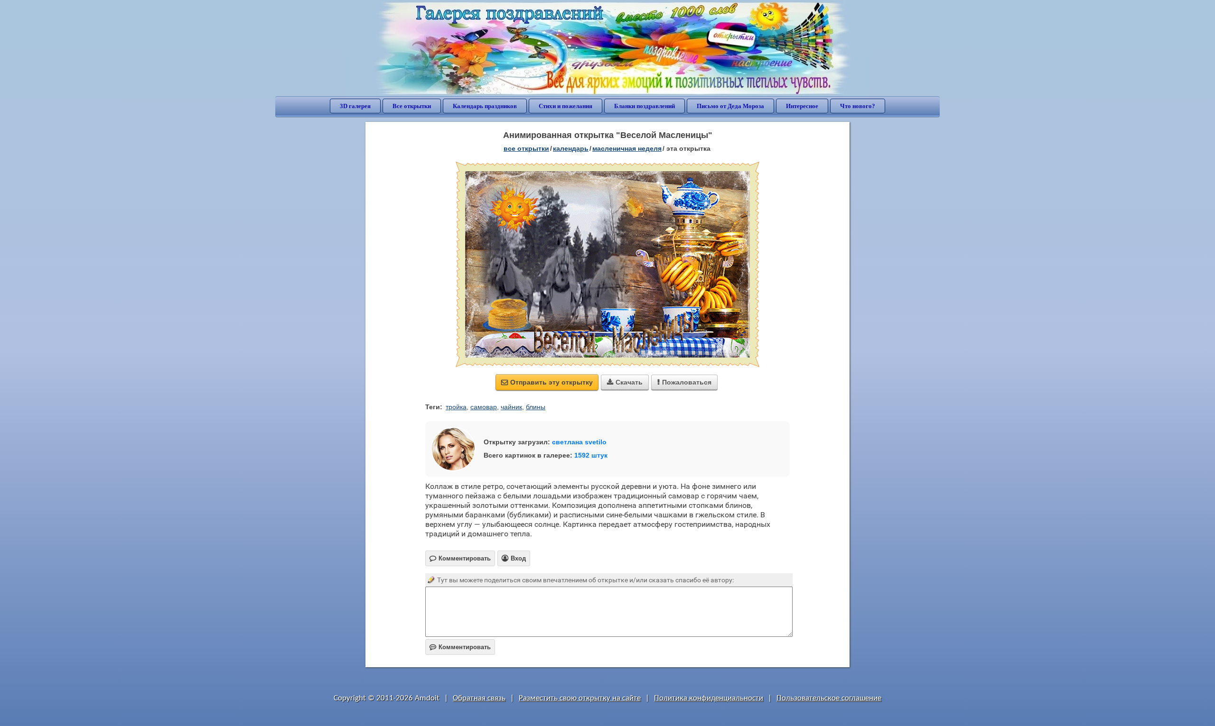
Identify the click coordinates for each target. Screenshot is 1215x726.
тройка (456, 407)
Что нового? (857, 106)
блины (535, 407)
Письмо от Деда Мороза (730, 106)
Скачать (625, 382)
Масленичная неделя (627, 148)
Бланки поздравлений (644, 106)
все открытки (526, 148)
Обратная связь (479, 698)
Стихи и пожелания (565, 106)
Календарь (571, 148)
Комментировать (460, 647)
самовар (483, 407)
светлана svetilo (579, 442)
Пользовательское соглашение (828, 698)
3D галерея (355, 106)
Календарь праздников (485, 106)
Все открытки (412, 106)
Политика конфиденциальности (708, 698)
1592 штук (591, 455)
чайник (511, 407)
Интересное (802, 106)
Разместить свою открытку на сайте (580, 698)
